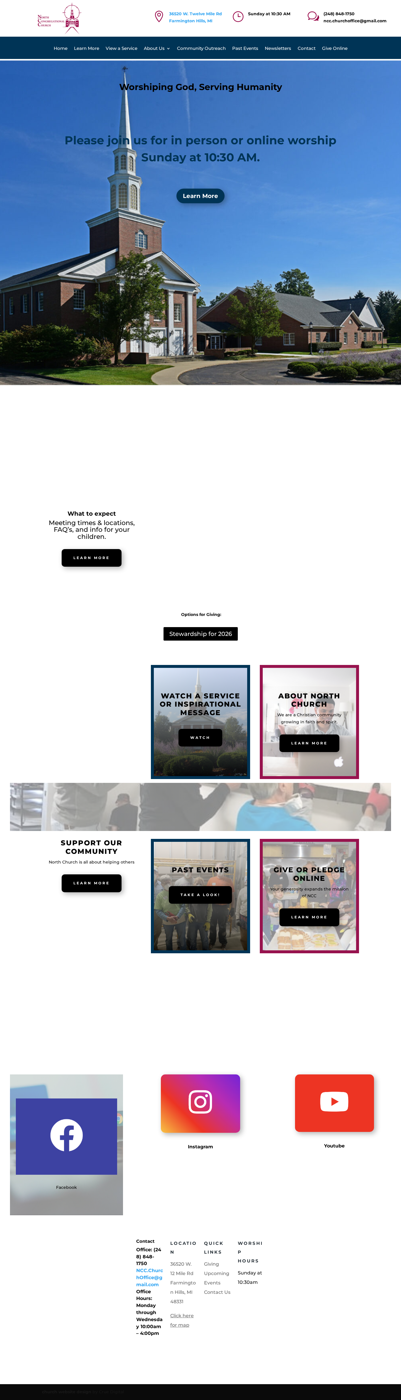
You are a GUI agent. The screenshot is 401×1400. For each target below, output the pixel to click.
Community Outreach (201, 48)
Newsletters (278, 48)
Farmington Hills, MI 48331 (183, 1292)
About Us (154, 48)
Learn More (86, 48)
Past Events (245, 48)
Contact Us (217, 1292)
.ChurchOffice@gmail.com (149, 1277)
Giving (211, 1264)
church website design (66, 1391)
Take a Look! (200, 895)
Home (61, 48)
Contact (307, 48)
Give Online (335, 48)
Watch (200, 737)
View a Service (121, 48)
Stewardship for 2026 (200, 633)
